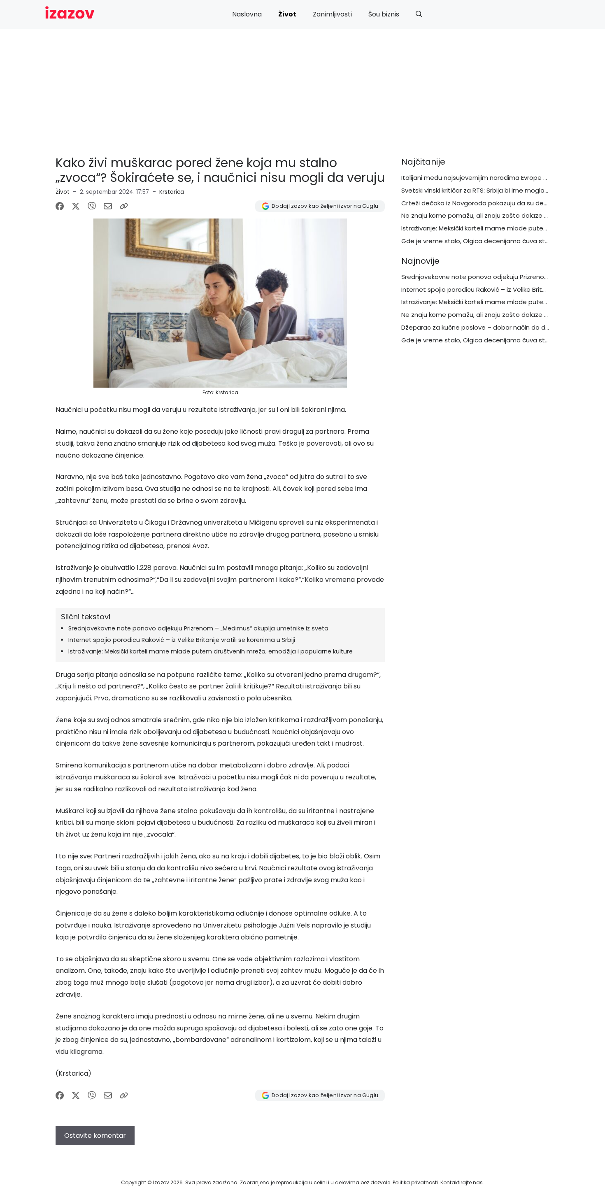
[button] (418, 14)
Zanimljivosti (332, 14)
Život (287, 14)
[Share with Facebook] (60, 206)
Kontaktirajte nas (461, 1182)
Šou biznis (383, 14)
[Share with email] (108, 206)
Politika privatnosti (415, 1182)
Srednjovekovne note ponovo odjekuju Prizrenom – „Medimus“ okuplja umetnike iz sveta (198, 628)
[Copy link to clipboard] (124, 206)
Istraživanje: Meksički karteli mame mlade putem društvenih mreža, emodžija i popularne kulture (210, 651)
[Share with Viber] (92, 206)
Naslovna (247, 14)
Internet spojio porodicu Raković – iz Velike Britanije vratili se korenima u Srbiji (181, 640)
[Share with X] (76, 206)
